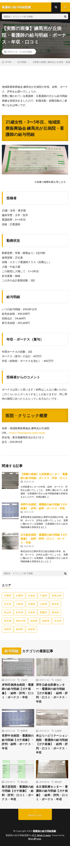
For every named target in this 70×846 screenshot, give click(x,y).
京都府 (7, 595)
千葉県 (43, 595)
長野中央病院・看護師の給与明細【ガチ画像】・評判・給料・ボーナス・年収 (18, 742)
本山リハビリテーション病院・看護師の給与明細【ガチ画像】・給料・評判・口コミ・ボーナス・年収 (52, 744)
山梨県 (43, 603)
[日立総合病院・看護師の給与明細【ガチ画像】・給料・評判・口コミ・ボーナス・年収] (10, 541)
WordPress (34, 838)
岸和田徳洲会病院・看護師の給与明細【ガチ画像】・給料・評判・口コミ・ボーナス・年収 (18, 691)
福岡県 (34, 620)
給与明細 (27, 52)
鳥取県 (31, 629)
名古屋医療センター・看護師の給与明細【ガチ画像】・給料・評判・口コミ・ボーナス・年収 (52, 793)
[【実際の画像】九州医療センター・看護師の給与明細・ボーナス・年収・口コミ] (10, 480)
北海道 (31, 595)
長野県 (7, 629)
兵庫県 (19, 595)
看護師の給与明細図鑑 (44, 831)
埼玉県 (7, 603)
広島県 (31, 612)
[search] (65, 16)
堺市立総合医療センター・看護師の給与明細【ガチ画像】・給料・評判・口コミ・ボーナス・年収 (52, 693)
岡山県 (7, 612)
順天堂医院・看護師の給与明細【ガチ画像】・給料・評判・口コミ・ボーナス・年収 (18, 793)
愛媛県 (43, 612)
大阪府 (19, 603)
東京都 (7, 620)
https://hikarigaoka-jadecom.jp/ (27, 432)
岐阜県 (55, 603)
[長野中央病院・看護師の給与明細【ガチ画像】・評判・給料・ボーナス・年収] (10, 510)
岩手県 (19, 612)
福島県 (45, 620)
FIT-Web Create (41, 835)
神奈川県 (21, 620)
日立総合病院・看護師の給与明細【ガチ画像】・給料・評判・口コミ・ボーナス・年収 (44, 538)
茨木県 (57, 620)
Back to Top (35, 815)
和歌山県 (56, 595)
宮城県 (31, 603)
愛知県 (55, 612)
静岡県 (19, 629)
